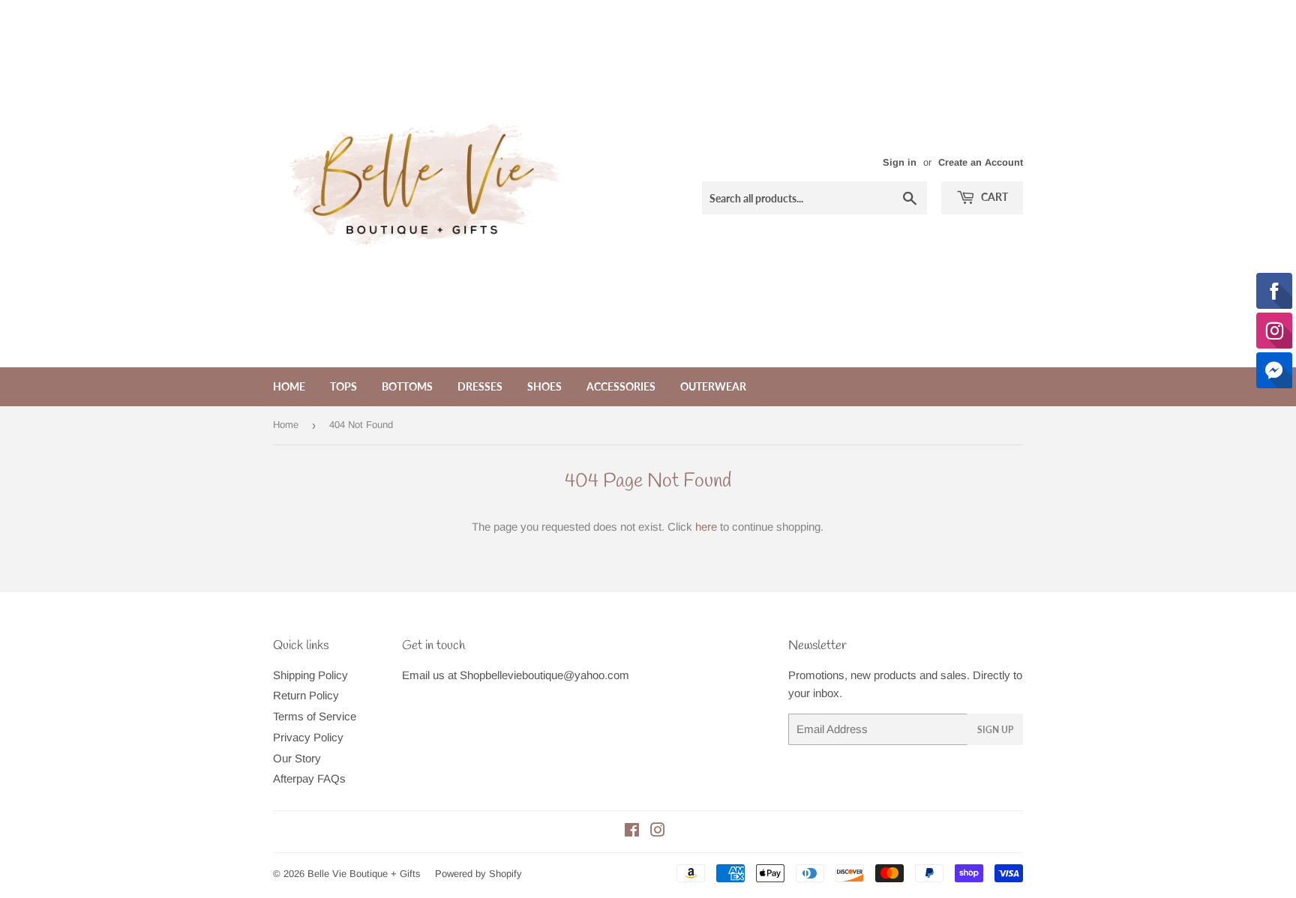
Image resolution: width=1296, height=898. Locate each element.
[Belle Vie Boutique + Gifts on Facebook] (632, 831)
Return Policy (306, 695)
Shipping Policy (310, 675)
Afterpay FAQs (309, 778)
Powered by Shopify (478, 873)
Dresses (480, 386)
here (706, 526)
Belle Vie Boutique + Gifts (364, 873)
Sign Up (995, 729)
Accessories (621, 386)
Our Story (297, 758)
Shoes (544, 386)
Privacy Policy (308, 737)
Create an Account (980, 162)
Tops (343, 386)
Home (289, 386)
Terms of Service (314, 716)
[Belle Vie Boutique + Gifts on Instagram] (657, 831)
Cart (993, 196)
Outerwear (713, 386)
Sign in (899, 162)
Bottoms (407, 386)
